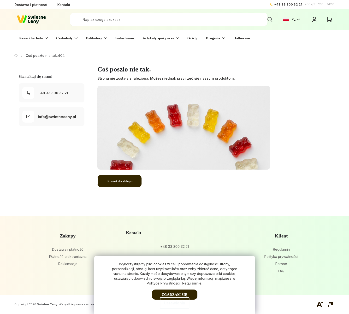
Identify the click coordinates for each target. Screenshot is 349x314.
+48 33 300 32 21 (288, 4)
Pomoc (281, 263)
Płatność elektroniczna (68, 256)
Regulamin (281, 249)
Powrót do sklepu (119, 181)
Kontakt (63, 5)
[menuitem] (33, 38)
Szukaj (269, 19)
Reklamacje (67, 263)
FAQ (281, 271)
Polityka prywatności (281, 256)
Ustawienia (174, 303)
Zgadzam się (174, 294)
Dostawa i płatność (30, 5)
